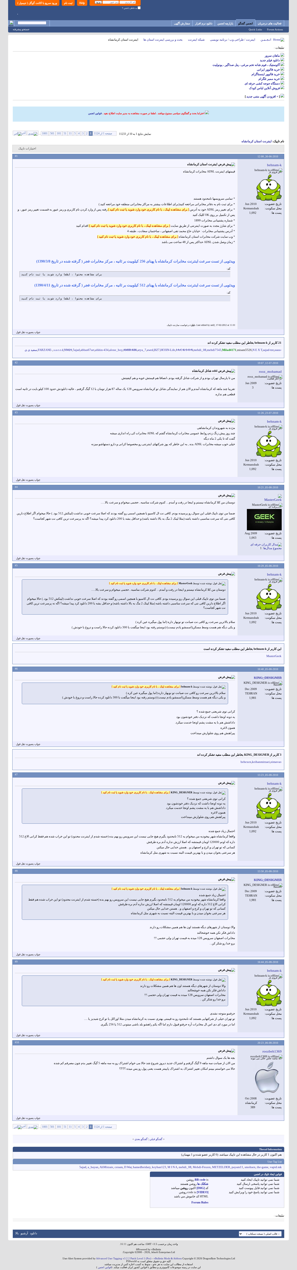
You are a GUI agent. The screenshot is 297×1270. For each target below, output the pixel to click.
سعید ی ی (31, 350)
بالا (17, 1233)
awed (150, 350)
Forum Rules (199, 1202)
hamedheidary (142, 1167)
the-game (262, 1167)
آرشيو (24, 1233)
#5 (16, 565)
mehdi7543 (214, 350)
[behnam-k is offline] (269, 188)
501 (52, 133)
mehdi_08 (200, 350)
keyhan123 (159, 1167)
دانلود (33, 1233)
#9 (16, 961)
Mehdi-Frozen (202, 1167)
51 (65, 133)
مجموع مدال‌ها (272, 548)
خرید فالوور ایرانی (268, 69)
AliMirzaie (106, 1167)
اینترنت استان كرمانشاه (257, 141)
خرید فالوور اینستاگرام (266, 74)
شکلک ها (202, 1184)
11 (70, 133)
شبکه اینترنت (196, 39)
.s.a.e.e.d (58, 350)
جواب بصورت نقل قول (28, 332)
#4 (16, 487)
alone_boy (116, 350)
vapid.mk (276, 1167)
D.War (128, 1167)
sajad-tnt (268, 350)
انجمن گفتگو (245, 23)
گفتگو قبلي (155, 1139)
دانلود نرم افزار (203, 23)
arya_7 (142, 350)
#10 (17, 1042)
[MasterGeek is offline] (264, 519)
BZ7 (157, 350)
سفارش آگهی (182, 23)
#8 (16, 870)
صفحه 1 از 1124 (103, 133)
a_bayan (93, 1167)
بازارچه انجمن (225, 23)
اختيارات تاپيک (27, 148)
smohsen (250, 1167)
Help (82, 3)
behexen (246, 762)
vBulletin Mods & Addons (168, 1258)
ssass (277, 350)
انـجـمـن (266, 39)
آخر (24, 133)
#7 (16, 774)
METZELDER (221, 1167)
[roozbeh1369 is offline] (267, 1078)
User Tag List (275, 1161)
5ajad (76, 350)
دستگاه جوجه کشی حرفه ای (262, 83)
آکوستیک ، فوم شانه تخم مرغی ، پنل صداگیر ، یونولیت (246, 65)
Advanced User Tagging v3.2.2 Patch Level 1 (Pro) (123, 1258)
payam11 (237, 1167)
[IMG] (201, 1188)
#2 (16, 362)
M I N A (172, 1167)
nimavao (276, 762)
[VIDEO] (202, 1192)
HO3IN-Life (167, 350)
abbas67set (87, 350)
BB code (200, 1179)
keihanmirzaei (261, 762)
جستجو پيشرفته (21, 29)
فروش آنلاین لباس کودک (264, 88)
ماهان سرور (272, 55)
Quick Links (255, 29)
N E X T (257, 350)
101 (59, 133)
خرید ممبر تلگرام (269, 79)
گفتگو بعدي (141, 1139)
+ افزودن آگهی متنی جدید (262, 96)
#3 (16, 412)
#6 (16, 668)
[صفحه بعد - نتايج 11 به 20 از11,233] (33, 133)
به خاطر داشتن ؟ (130, 8)
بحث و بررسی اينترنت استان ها (163, 39)
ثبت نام (68, 3)
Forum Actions (275, 29)
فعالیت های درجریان (269, 23)
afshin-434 (102, 350)
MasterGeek (273, 656)
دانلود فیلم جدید (270, 60)
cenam (119, 1167)
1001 (45, 133)
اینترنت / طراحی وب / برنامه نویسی (232, 39)
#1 (16, 156)
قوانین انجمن (95, 113)
